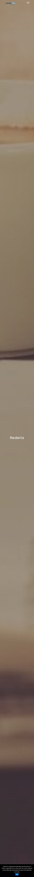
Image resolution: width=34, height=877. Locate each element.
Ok (17, 874)
